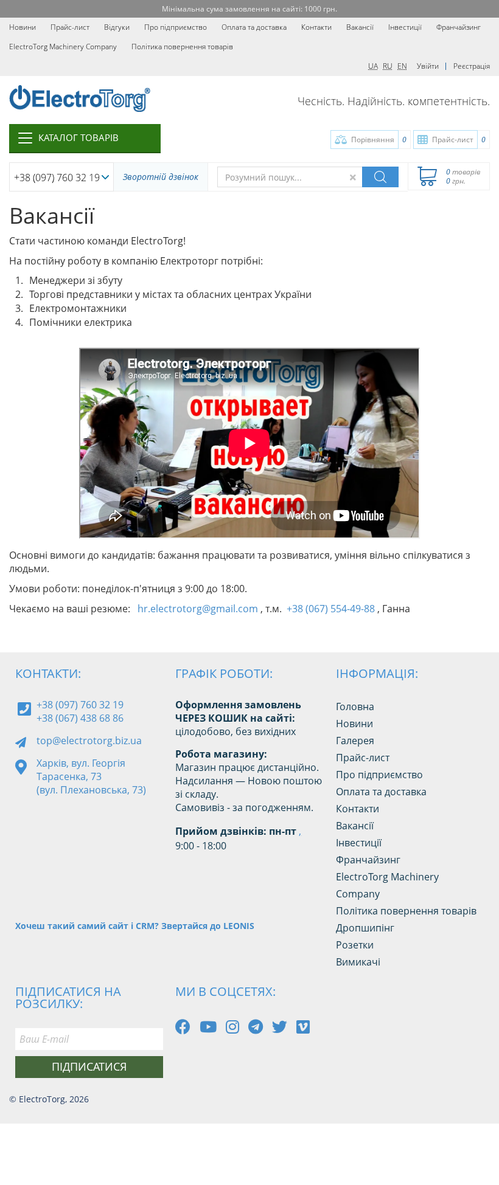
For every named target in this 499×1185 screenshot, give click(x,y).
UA (373, 66)
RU (388, 66)
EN (402, 66)
